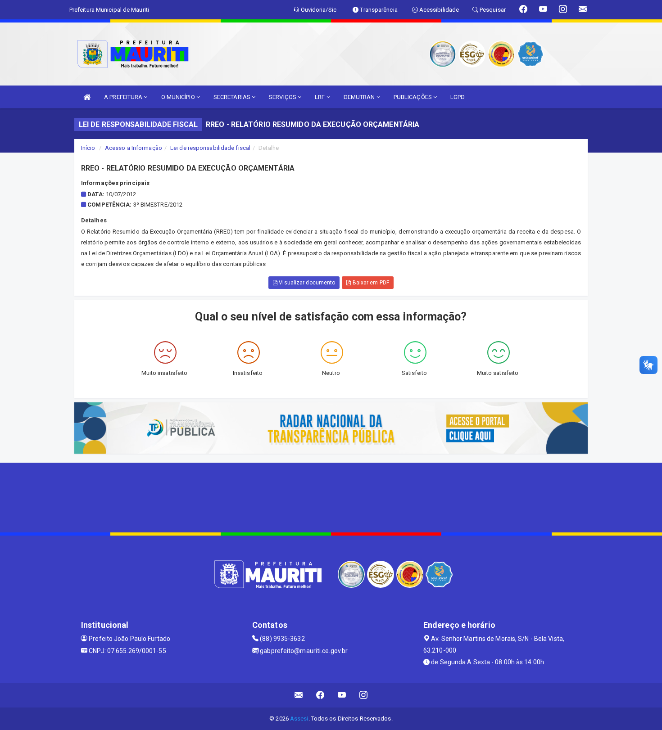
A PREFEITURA (124, 97)
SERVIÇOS (283, 97)
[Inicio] (87, 97)
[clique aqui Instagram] (364, 695)
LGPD (457, 97)
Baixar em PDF (370, 282)
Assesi (299, 718)
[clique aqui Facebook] (320, 695)
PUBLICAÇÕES (413, 97)
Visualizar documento (306, 282)
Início (88, 147)
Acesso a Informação (133, 147)
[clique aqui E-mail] (299, 695)
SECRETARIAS (232, 97)
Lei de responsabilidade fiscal (210, 147)
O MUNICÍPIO (178, 97)
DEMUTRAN (360, 97)
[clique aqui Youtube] (342, 695)
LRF (320, 97)
